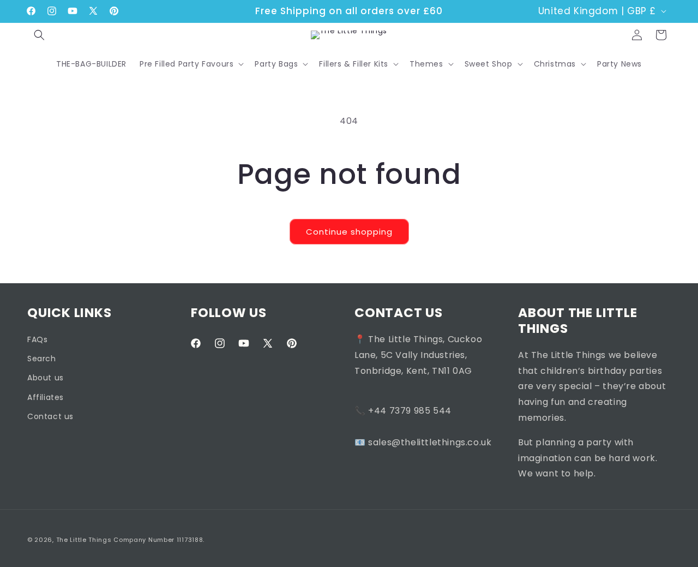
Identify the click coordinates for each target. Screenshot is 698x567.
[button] (39, 35)
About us (45, 377)
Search (41, 358)
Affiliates (45, 396)
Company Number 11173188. (158, 539)
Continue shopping (349, 231)
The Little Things (84, 539)
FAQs (37, 338)
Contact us (50, 415)
